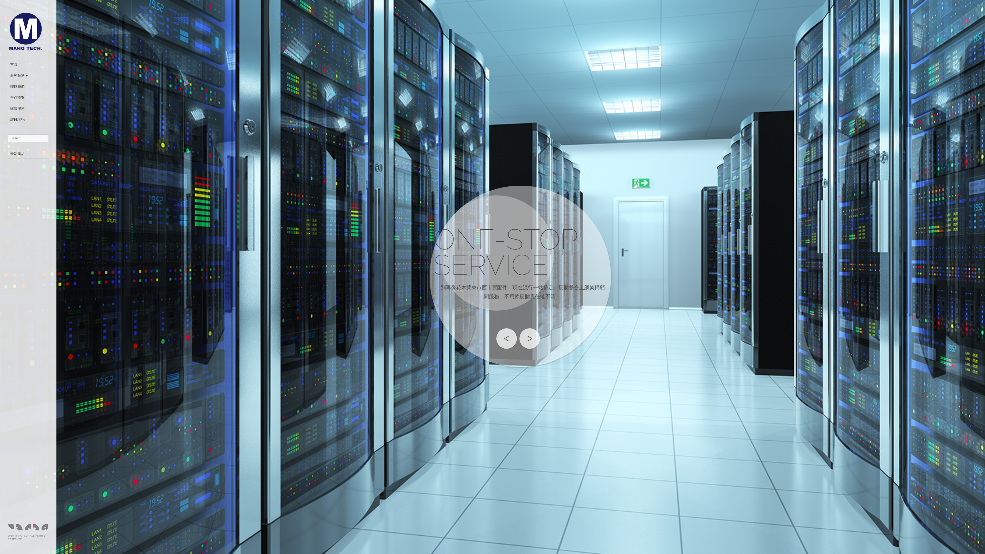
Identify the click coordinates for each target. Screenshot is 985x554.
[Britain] (36, 527)
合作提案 (17, 97)
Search (44, 138)
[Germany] (28, 527)
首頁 (13, 64)
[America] (19, 527)
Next (529, 338)
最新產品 (17, 154)
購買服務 (17, 108)
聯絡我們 (17, 86)
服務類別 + (19, 75)
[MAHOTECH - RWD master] (28, 32)
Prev (506, 338)
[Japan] (45, 527)
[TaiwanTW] (11, 527)
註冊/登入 (18, 119)
